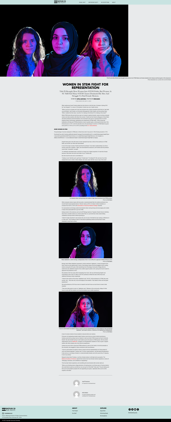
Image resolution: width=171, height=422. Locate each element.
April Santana (81, 99)
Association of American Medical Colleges (87, 205)
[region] (17, 412)
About (114, 2)
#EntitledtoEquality (132, 412)
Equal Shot (82, 2)
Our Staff (74, 413)
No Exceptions (105, 2)
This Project (75, 410)
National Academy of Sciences (69, 358)
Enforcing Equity (93, 2)
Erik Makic (97, 99)
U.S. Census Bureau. (92, 125)
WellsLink (74, 341)
